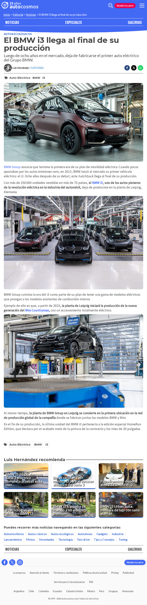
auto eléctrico (19, 78)
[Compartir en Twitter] (133, 68)
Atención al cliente (39, 572)
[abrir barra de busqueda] (110, 5)
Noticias (31, 14)
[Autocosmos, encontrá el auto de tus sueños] (20, 5)
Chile (31, 591)
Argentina (19, 591)
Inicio (6, 14)
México (91, 591)
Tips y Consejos (104, 539)
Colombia (43, 591)
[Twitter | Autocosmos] (12, 562)
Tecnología (65, 539)
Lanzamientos (13, 539)
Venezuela (127, 591)
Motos (30, 539)
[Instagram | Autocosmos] (20, 562)
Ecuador (57, 591)
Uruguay (113, 591)
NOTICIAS (12, 22)
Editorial (18, 14)
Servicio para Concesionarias (69, 581)
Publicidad (128, 572)
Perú (101, 591)
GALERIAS (135, 22)
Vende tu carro (125, 5)
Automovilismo (14, 534)
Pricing (114, 572)
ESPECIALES (73, 22)
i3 (43, 78)
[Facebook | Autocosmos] (5, 562)
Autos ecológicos (18, 34)
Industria (117, 534)
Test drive (83, 539)
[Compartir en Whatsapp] (140, 68)
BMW (36, 78)
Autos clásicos (37, 534)
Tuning (122, 539)
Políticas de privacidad (95, 572)
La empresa (19, 572)
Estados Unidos (74, 591)
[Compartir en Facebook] (127, 68)
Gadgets (102, 534)
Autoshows (85, 534)
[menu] (142, 5)
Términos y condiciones (65, 572)
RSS (91, 581)
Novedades (46, 539)
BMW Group (12, 167)
